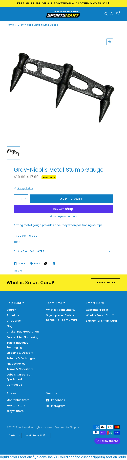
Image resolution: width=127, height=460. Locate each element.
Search (11, 310)
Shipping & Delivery (20, 353)
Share (21, 263)
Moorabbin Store (18, 400)
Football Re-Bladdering (22, 337)
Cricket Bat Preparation (23, 332)
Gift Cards (14, 321)
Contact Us (14, 385)
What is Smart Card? (100, 315)
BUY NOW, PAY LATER (29, 251)
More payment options (64, 216)
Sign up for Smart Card (101, 321)
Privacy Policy (16, 364)
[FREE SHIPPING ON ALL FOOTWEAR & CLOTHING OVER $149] (63, 3)
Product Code (25, 235)
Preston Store (16, 405)
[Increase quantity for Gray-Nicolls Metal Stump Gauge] (25, 199)
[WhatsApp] (46, 263)
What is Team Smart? (60, 310)
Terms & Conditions (20, 369)
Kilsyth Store (15, 411)
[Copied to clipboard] (55, 263)
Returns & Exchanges (21, 358)
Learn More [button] (106, 282)
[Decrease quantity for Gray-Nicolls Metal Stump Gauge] (16, 199)
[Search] (106, 14)
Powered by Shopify (67, 427)
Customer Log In (97, 310)
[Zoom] (109, 42)
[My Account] (111, 14)
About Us (13, 315)
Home (10, 24)
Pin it (37, 263)
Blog (10, 326)
